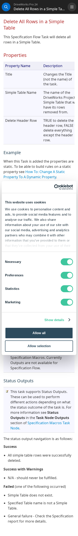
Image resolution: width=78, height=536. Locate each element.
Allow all (39, 333)
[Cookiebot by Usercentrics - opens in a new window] (55, 187)
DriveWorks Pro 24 (25, 4)
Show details (54, 320)
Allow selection (39, 346)
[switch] (67, 275)
